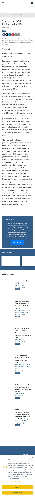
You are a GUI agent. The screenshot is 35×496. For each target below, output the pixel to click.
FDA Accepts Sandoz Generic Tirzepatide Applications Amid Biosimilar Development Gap (23, 333)
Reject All (17, 487)
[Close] (33, 457)
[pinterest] (12, 34)
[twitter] (6, 34)
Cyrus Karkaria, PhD (20, 421)
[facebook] (3, 34)
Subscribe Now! (17, 242)
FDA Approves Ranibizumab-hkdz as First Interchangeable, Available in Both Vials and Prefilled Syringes (22, 414)
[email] (15, 34)
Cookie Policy (15, 478)
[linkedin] (9, 34)
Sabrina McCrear (20, 285)
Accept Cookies (17, 492)
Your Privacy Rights (17, 481)
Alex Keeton (24, 312)
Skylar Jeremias (19, 310)
